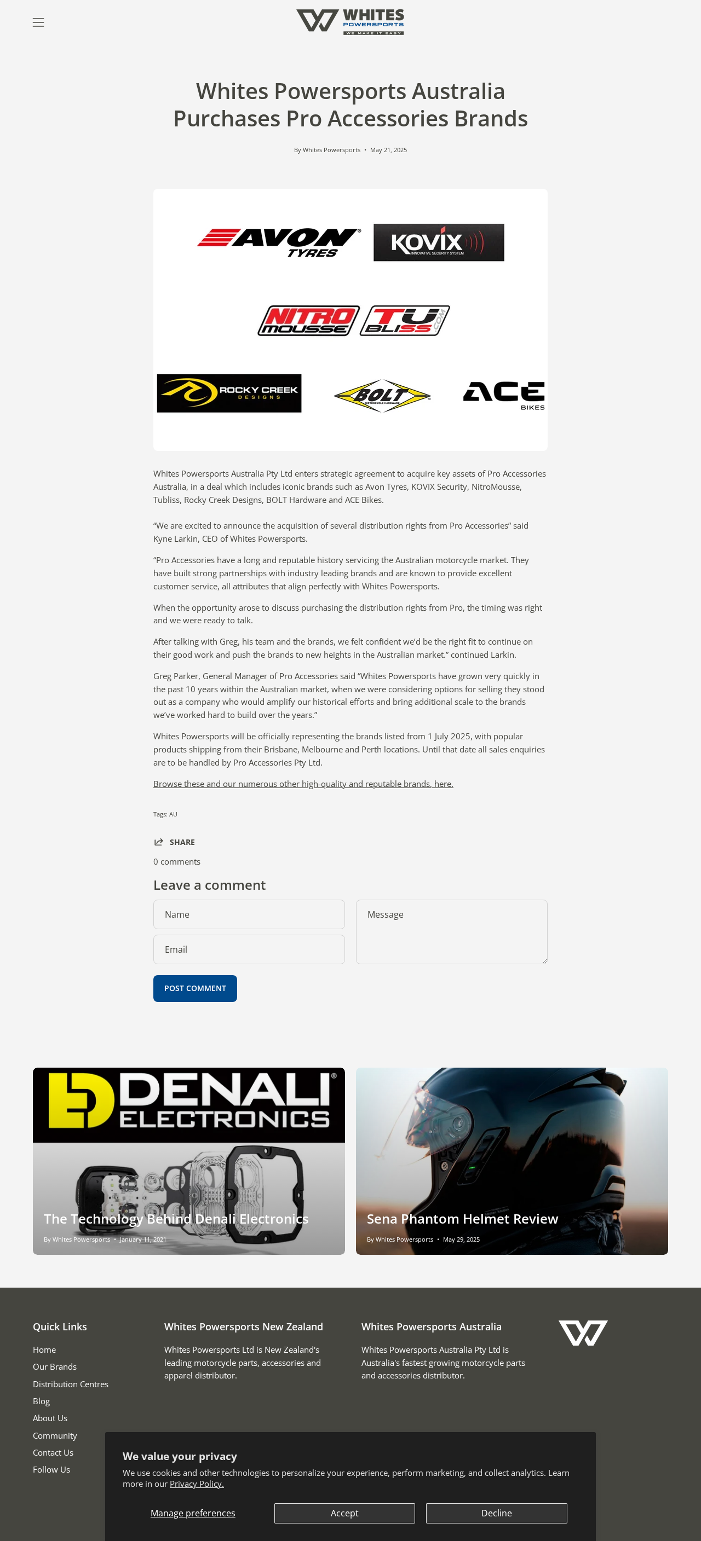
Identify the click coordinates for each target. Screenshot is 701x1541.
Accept (345, 1513)
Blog (41, 1400)
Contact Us (53, 1452)
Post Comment (195, 988)
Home (44, 1349)
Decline (496, 1513)
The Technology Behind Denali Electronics (176, 1218)
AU (173, 814)
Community (55, 1435)
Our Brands (55, 1366)
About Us (50, 1417)
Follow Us (51, 1469)
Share (182, 842)
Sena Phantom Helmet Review (463, 1218)
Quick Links (60, 1326)
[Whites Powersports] (350, 22)
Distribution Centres (70, 1383)
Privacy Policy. (197, 1483)
